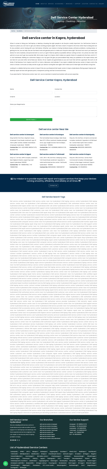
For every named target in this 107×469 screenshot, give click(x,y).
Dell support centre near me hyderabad (83, 283)
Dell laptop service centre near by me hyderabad (65, 356)
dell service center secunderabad (50, 438)
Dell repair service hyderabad (29, 228)
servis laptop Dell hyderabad (60, 276)
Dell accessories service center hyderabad (33, 308)
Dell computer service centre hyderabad (51, 242)
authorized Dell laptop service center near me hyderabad (60, 369)
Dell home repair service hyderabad (54, 367)
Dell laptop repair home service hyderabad (34, 274)
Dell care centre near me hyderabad (77, 228)
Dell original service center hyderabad (75, 294)
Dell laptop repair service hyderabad (39, 263)
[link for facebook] (13, 440)
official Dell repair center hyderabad (37, 328)
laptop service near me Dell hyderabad (83, 269)
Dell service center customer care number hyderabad (37, 278)
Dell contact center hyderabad (41, 244)
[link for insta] (17, 440)
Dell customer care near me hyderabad (45, 210)
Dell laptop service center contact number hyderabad (29, 285)
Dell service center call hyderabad (31, 267)
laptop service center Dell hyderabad (23, 340)
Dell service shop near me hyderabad (83, 335)
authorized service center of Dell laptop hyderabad (51, 399)
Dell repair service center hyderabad (37, 374)
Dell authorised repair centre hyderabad (74, 376)
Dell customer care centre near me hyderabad (36, 372)
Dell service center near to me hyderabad (33, 303)
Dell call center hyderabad (56, 206)
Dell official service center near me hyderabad (47, 281)
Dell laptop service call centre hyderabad (33, 388)
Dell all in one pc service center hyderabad (25, 385)
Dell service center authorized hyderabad (66, 408)
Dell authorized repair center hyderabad (55, 322)
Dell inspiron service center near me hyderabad (66, 303)
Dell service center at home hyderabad (61, 299)
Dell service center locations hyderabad (33, 249)
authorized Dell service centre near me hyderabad (56, 347)
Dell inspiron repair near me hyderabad (78, 310)
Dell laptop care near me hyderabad (23, 242)
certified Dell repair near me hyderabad (32, 299)
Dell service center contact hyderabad (69, 351)
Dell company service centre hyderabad (79, 281)
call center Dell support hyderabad (57, 401)
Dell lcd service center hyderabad (37, 408)
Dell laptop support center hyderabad (69, 406)
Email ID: (12, 97)
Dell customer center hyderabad (85, 338)
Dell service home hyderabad (80, 333)
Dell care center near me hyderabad (56, 233)
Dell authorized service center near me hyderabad (76, 208)
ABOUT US (43, 4)
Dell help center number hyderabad (70, 404)
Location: (57, 97)
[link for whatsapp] (19, 440)
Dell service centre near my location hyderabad (69, 358)
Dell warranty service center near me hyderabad (67, 319)
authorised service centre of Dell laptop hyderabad (43, 344)
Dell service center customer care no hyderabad (37, 397)
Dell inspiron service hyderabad (48, 313)
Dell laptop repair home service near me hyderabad (60, 290)
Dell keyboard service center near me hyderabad (66, 308)
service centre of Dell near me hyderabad (34, 326)
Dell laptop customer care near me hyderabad (51, 231)
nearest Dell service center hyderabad (49, 215)
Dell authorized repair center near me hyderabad (67, 226)
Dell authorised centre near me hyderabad (82, 383)
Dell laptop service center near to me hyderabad (65, 388)
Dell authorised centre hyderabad (41, 351)
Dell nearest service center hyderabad (33, 251)
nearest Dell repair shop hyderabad (61, 392)
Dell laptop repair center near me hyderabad (70, 217)
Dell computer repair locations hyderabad (33, 392)
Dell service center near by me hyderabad (82, 240)
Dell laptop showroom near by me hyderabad (57, 338)
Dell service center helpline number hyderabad (45, 294)
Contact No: (58, 89)
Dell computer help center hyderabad (54, 385)
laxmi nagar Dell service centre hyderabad (44, 331)
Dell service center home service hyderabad (52, 333)
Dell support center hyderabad (47, 208)
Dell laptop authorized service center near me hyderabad (77, 288)
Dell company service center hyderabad (43, 288)
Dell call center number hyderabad (52, 228)
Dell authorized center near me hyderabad (25, 367)
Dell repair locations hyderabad (85, 365)
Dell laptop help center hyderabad (72, 313)
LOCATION (85, 4)
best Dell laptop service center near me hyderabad (62, 267)
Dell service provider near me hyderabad (62, 306)
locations (19, 31)
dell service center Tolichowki (48, 430)
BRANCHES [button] (69, 4)
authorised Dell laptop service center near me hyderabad (30, 342)
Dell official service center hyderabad (67, 222)
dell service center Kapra (47, 434)
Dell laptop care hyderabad (19, 260)
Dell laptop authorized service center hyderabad (66, 285)
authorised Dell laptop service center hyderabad (44, 310)
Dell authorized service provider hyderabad (60, 301)
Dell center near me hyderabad (72, 210)
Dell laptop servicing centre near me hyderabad (52, 335)
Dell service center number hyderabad (80, 206)
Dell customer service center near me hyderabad (52, 269)
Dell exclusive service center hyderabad (67, 263)
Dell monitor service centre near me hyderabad (67, 374)
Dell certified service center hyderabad (64, 297)
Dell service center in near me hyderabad (82, 315)
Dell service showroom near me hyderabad (67, 274)
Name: (12, 89)
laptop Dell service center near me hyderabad (62, 272)
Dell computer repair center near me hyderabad (64, 235)
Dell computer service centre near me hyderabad (79, 258)
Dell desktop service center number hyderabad (66, 326)
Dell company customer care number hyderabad (49, 247)
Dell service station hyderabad (77, 242)
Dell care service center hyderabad (64, 342)
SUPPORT (78, 4)
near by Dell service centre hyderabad (62, 251)
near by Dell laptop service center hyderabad (53, 283)
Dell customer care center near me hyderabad (71, 292)
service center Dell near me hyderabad (74, 331)
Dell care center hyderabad (63, 238)
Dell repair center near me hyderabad (32, 206)
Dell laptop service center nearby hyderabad (71, 397)
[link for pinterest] (11, 440)
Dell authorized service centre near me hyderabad (36, 292)
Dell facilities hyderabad (52, 317)
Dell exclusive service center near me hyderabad (68, 256)
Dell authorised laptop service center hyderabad (28, 394)
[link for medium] (15, 440)
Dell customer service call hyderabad (51, 340)
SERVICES (51, 4)
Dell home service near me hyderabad (43, 260)
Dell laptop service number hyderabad (32, 235)
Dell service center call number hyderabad (81, 340)
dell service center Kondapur (48, 426)
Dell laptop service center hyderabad (75, 201)
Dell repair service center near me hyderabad (72, 278)
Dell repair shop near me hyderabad (53, 213)
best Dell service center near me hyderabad (26, 301)
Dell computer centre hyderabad (30, 383)
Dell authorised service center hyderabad (52, 203)
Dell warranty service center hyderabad (38, 238)
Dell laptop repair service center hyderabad (63, 349)
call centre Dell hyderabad (64, 365)
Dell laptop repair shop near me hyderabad (37, 224)
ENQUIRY (101, 4)
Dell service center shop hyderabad (41, 410)
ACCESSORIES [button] (59, 4)
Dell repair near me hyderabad (77, 213)
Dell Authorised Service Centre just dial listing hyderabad (74, 410)
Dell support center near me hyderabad (33, 226)
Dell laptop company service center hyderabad (68, 328)
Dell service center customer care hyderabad (73, 260)
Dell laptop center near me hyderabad (66, 224)
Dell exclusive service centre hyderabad (45, 379)
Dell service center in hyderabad (82, 401)
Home (13, 31)
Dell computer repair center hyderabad (56, 354)
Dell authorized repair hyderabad (37, 276)
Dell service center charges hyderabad (33, 356)
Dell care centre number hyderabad (80, 367)
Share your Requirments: (17, 104)
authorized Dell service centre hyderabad (39, 406)
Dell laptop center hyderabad (86, 299)
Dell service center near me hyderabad (47, 201)
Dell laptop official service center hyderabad (25, 338)
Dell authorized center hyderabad (40, 381)
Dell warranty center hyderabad (63, 265)
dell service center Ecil (46, 432)
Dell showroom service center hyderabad (59, 363)
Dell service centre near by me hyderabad (34, 256)
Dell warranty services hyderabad (56, 315)
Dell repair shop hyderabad (84, 238)
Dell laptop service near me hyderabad (77, 215)
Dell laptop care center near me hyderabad (25, 290)
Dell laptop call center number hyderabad (60, 324)
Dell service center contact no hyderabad (68, 372)
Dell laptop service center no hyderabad (74, 379)
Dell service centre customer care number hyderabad (29, 319)
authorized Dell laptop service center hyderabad (27, 363)
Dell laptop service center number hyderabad (45, 258)
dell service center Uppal (47, 436)
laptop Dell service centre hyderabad (31, 401)
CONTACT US (93, 4)
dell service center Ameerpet (48, 424)
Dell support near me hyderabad (43, 217)
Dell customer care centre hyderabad (33, 349)
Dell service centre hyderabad (86, 392)
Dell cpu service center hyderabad (35, 306)
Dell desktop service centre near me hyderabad (79, 360)
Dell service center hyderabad (21, 201)
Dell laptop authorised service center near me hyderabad (56, 219)
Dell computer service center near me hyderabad (36, 222)
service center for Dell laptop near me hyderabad (79, 317)
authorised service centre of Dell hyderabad (73, 413)
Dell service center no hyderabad (31, 233)
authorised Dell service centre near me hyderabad (71, 244)
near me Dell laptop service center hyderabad (26, 317)
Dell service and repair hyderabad (54, 383)
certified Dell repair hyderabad (45, 404)
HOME (38, 4)
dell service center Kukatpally (49, 428)
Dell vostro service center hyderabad (39, 358)
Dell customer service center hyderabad (62, 249)
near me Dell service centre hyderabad (45, 360)
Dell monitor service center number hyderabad (27, 272)
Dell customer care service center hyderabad (43, 376)
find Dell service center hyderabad (76, 344)
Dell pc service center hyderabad (40, 265)
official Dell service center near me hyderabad (37, 365)
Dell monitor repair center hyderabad (68, 381)
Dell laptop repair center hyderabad (53, 240)
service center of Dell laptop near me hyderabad (49, 253)
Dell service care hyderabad (33, 315)
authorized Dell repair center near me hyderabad (54, 390)
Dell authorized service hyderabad (31, 324)
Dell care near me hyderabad (29, 213)
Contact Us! (53, 185)
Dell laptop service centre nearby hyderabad (63, 394)
